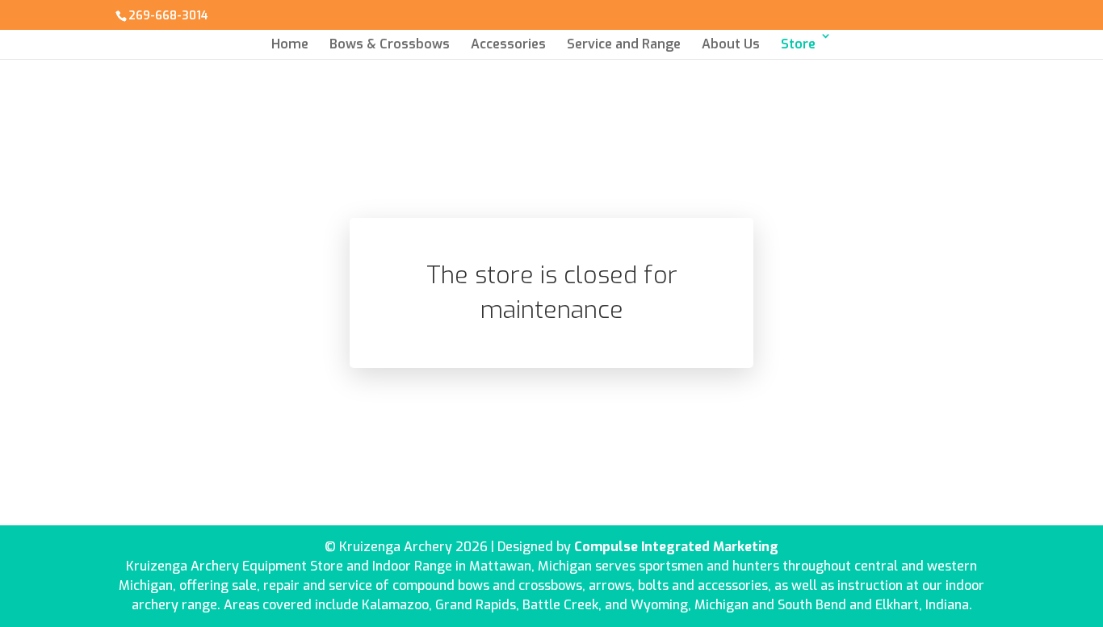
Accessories (508, 44)
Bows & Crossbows (389, 44)
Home (289, 44)
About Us (731, 44)
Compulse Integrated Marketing (676, 546)
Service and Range (624, 44)
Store (798, 44)
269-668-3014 (168, 15)
